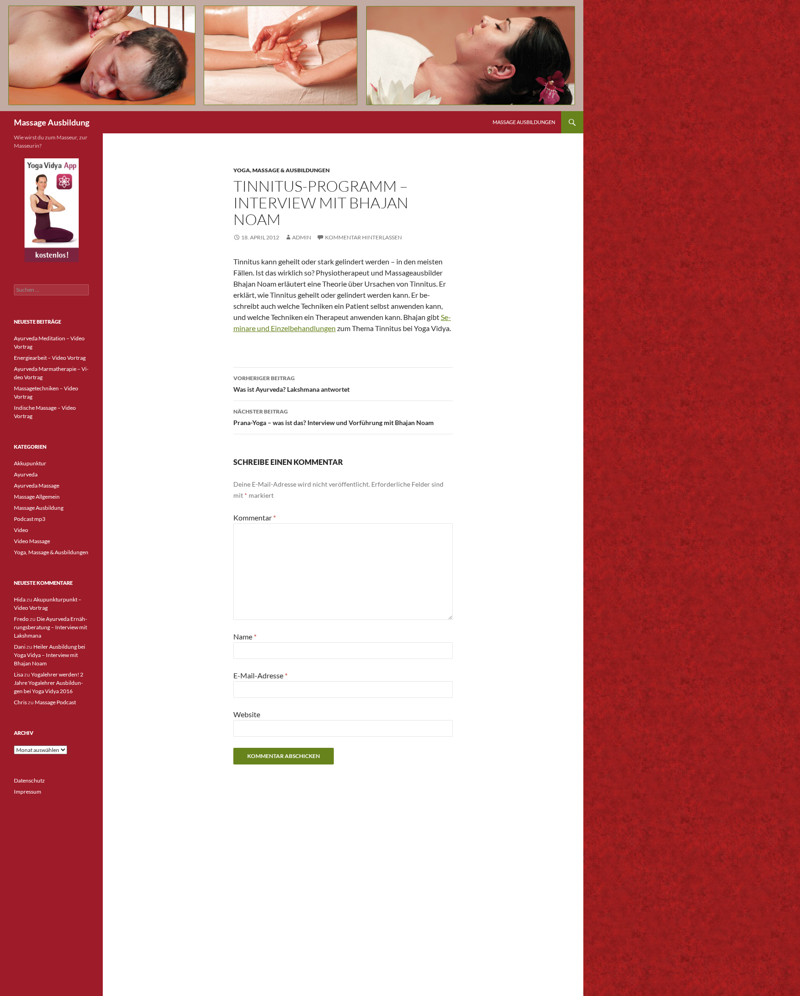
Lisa (18, 674)
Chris (20, 702)
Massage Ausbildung (51, 122)
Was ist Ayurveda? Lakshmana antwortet (291, 384)
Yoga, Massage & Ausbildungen (281, 170)
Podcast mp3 (29, 518)
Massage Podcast (55, 702)
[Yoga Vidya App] (51, 210)
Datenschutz (29, 780)
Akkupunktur (30, 463)
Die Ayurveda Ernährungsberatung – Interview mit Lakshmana (50, 627)
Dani (19, 646)
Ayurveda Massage (36, 485)
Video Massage (32, 541)
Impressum (27, 791)
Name (244, 636)
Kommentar (254, 517)
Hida (19, 599)
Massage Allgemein (37, 496)
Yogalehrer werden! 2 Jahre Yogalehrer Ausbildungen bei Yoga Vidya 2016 (48, 683)
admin (301, 237)
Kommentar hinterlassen (363, 237)
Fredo (21, 618)
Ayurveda (26, 474)
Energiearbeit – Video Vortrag (50, 357)
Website (246, 714)
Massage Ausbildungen (524, 122)
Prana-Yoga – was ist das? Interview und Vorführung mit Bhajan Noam (333, 417)
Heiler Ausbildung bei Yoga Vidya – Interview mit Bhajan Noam (49, 655)
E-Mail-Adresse (260, 675)
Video (21, 529)
